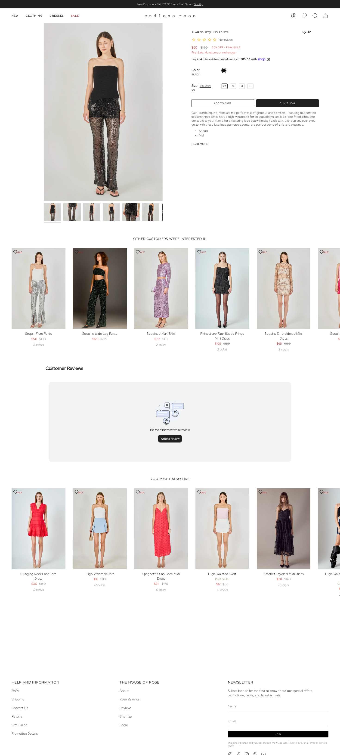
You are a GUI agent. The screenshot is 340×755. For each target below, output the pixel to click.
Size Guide (20, 725)
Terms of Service (317, 742)
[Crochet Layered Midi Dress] (284, 528)
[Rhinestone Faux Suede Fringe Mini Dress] (222, 288)
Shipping (18, 699)
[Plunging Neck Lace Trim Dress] (38, 528)
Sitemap (126, 716)
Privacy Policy (295, 742)
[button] (15, 15)
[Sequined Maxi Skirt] (161, 288)
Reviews (126, 707)
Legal (124, 725)
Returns (17, 716)
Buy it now (287, 103)
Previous (43, 112)
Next (333, 296)
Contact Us (20, 707)
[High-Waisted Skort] (100, 528)
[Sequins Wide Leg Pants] (100, 288)
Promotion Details (25, 733)
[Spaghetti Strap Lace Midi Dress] (161, 528)
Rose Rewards (129, 699)
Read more (200, 143)
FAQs (15, 690)
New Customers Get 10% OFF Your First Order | (170, 4)
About (124, 690)
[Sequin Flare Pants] (38, 288)
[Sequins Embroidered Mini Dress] (284, 288)
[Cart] (325, 16)
